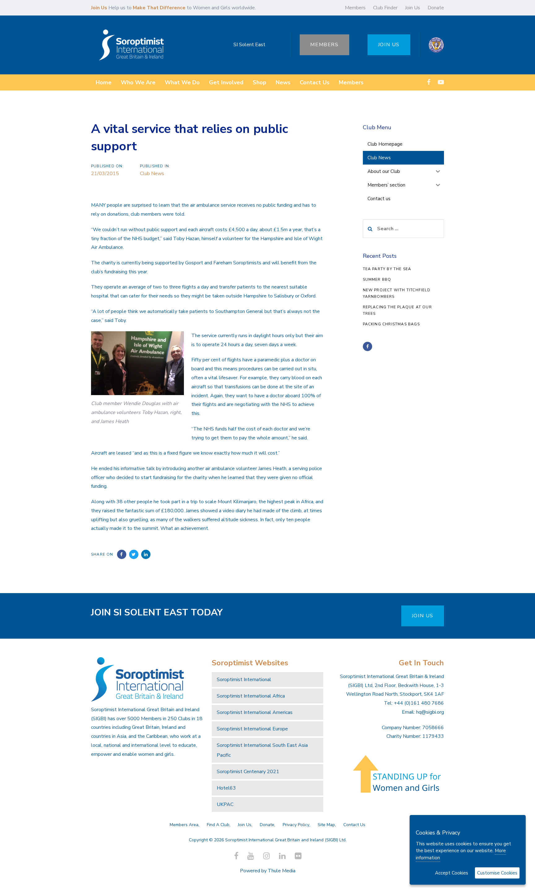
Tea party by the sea (387, 268)
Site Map (326, 825)
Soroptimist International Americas (255, 712)
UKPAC (225, 804)
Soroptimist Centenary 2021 (248, 771)
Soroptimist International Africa (251, 696)
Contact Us (354, 825)
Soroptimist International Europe (252, 728)
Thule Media (281, 870)
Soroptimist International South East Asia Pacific (262, 750)
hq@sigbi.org (430, 712)
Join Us (412, 7)
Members (355, 7)
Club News (152, 173)
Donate (436, 7)
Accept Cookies (451, 873)
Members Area (184, 825)
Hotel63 (226, 788)
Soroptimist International (244, 679)
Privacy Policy (296, 825)
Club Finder (385, 7)
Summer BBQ (377, 279)
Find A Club (218, 825)
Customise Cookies (497, 873)
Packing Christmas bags (391, 324)
